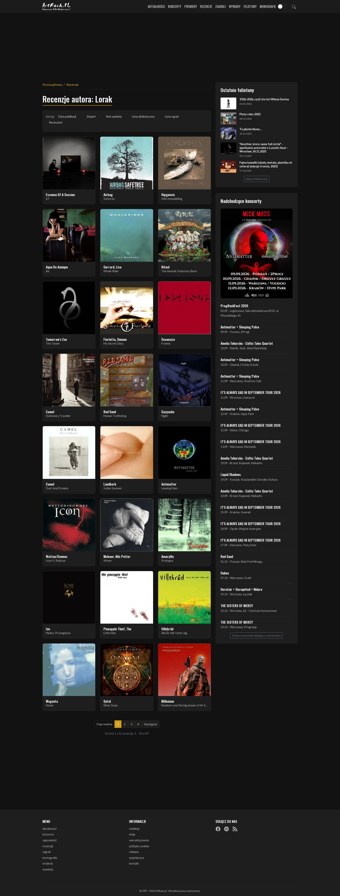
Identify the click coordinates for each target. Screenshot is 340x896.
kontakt (134, 863)
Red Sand (227, 556)
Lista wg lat (172, 116)
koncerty (48, 834)
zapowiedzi (49, 840)
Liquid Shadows (231, 474)
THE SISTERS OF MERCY (237, 605)
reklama (134, 852)
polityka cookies (139, 846)
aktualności (49, 828)
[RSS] (235, 829)
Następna (150, 724)
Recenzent (56, 122)
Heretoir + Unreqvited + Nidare (241, 589)
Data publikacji (67, 116)
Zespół (91, 116)
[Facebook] (218, 829)
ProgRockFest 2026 (234, 305)
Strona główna (52, 84)
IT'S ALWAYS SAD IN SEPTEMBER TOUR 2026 (251, 392)
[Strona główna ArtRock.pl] (56, 6)
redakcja (134, 828)
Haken (225, 572)
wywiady (47, 869)
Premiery (190, 6)
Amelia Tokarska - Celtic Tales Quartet (247, 343)
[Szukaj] (294, 6)
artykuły (47, 863)
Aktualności (156, 6)
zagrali (46, 852)
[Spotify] (226, 829)
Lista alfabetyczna (143, 116)
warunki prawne (139, 840)
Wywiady (234, 6)
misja (132, 834)
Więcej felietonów (257, 179)
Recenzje (206, 6)
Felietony (250, 6)
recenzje (47, 846)
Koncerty (174, 6)
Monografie (268, 6)
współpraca (136, 857)
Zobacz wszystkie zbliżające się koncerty (256, 635)
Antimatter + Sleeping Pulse (240, 326)
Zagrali (220, 6)
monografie (49, 857)
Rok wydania (114, 116)
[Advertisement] (170, 45)
